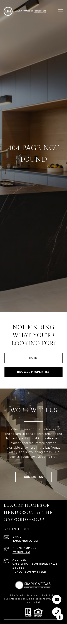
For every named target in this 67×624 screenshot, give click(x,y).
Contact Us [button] (33, 477)
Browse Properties (33, 371)
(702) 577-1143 (21, 552)
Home (33, 358)
